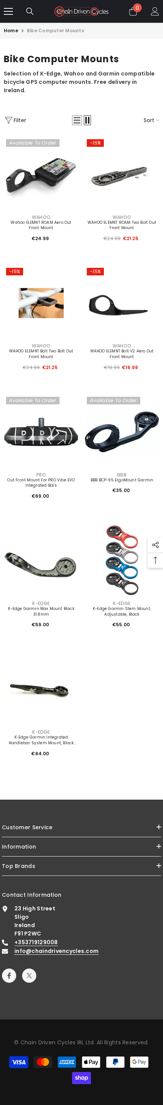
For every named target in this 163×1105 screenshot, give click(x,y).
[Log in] (155, 11)
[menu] (8, 11)
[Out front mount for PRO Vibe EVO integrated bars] (41, 432)
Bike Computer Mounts (55, 30)
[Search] (29, 11)
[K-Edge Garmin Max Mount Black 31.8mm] (41, 560)
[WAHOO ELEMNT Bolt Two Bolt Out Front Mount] (41, 303)
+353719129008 (36, 942)
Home (11, 30)
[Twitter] (29, 975)
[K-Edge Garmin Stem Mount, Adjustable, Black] (122, 560)
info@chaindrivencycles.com (56, 951)
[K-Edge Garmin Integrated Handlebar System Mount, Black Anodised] (41, 689)
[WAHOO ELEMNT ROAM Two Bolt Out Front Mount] (122, 174)
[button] (77, 120)
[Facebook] (9, 975)
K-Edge (41, 603)
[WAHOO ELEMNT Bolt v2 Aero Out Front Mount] (122, 303)
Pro (41, 475)
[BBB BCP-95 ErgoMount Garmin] (122, 432)
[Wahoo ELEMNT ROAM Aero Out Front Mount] (41, 174)
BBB (122, 475)
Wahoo (41, 217)
